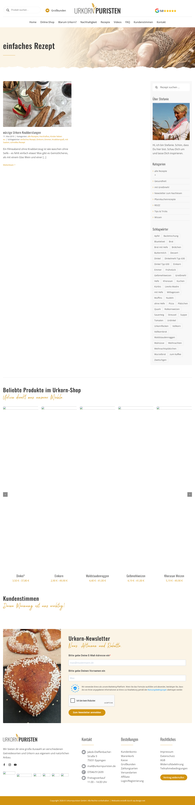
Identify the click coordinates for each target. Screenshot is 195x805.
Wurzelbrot (160, 354)
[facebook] (4, 779)
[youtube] (15, 779)
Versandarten (129, 787)
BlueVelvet (159, 241)
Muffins (158, 297)
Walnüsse (159, 342)
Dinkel (157, 258)
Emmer (47, 139)
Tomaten (158, 320)
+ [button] (155, 175)
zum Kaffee (175, 354)
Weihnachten (175, 342)
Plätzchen (183, 303)
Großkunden (58, 10)
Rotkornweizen (172, 309)
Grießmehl (180, 275)
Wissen (158, 217)
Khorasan (168, 281)
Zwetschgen (160, 359)
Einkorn (40, 139)
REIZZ (157, 205)
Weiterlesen (8, 165)
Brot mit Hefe (161, 247)
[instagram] (10, 779)
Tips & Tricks (160, 211)
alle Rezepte (33, 136)
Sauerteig (159, 314)
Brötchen (176, 247)
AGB (162, 775)
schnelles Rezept (17, 142)
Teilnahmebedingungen (174, 783)
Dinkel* (20, 575)
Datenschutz (167, 771)
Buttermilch (160, 252)
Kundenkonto (129, 766)
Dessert (174, 252)
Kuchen (180, 281)
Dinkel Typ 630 (161, 264)
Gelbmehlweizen (162, 275)
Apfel (157, 235)
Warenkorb (127, 771)
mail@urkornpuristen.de (101, 781)
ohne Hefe (159, 303)
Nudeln (170, 297)
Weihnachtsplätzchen (165, 348)
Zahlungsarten (129, 783)
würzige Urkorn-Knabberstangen (22, 132)
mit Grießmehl (161, 187)
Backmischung (171, 235)
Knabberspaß (58, 139)
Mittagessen (173, 292)
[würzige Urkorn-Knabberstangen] (37, 104)
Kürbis (157, 286)
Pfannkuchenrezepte (165, 199)
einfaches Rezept (28, 139)
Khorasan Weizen (174, 575)
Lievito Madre (172, 286)
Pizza (171, 303)
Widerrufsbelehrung (172, 779)
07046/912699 (95, 787)
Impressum (166, 766)
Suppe (183, 314)
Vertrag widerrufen (173, 792)
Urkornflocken (161, 326)
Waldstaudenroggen (164, 337)
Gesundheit (160, 181)
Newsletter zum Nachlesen (168, 193)
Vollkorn (176, 326)
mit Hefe (158, 292)
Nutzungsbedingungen (157, 705)
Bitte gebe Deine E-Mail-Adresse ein (89, 670)
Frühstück (171, 269)
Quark (157, 309)
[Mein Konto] (185, 11)
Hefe (156, 281)
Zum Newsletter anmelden (87, 727)
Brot (171, 241)
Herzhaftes (44, 136)
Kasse (124, 775)
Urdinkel (171, 320)
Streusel (172, 314)
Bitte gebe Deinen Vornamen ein (87, 685)
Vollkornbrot (160, 331)
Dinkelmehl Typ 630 (175, 258)
